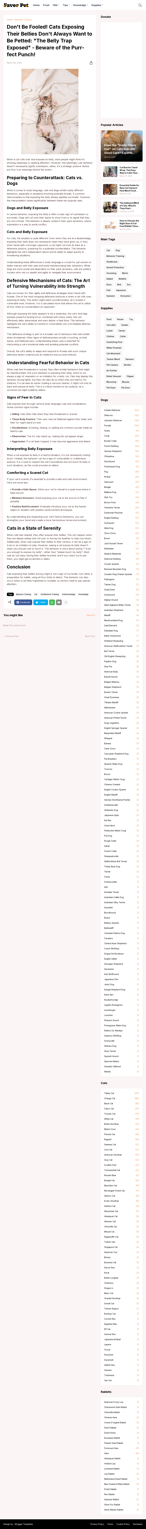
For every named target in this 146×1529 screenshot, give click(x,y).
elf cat (121, 1329)
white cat (121, 1119)
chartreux (121, 1283)
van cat (121, 1380)
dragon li (121, 1288)
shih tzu (121, 497)
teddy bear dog (121, 866)
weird (125, 273)
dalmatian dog (121, 630)
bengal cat (121, 1180)
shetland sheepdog (121, 641)
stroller (127, 365)
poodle (121, 425)
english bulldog (121, 518)
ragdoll (121, 1139)
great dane (121, 589)
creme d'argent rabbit (121, 1422)
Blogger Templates (24, 1524)
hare (121, 1453)
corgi (121, 436)
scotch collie (121, 851)
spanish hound (121, 1056)
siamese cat (121, 1144)
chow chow (121, 533)
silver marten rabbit (121, 1509)
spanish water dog (121, 764)
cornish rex (121, 1319)
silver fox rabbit (121, 1504)
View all (90, 615)
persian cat (121, 1134)
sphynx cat (121, 1196)
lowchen (121, 1015)
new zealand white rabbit (121, 1484)
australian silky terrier (121, 902)
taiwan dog (121, 584)
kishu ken (121, 994)
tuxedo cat (121, 1114)
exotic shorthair (121, 1201)
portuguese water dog (121, 1025)
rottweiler (121, 548)
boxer (121, 538)
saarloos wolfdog (121, 1035)
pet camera (112, 365)
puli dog (121, 836)
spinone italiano (121, 1061)
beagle (121, 487)
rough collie (121, 841)
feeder (124, 325)
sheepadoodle (121, 856)
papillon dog (121, 661)
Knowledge (79, 5)
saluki (121, 846)
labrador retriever (121, 420)
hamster (111, 296)
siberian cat (121, 1221)
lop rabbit (121, 1474)
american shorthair (121, 1155)
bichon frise (121, 502)
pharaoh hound (121, 1020)
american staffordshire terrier (121, 646)
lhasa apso (121, 825)
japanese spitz (121, 815)
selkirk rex (121, 1365)
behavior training (23, 19)
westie (121, 1071)
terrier (121, 871)
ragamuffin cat (121, 1237)
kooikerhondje (121, 1000)
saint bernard (121, 625)
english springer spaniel (121, 728)
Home (36, 5)
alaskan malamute (121, 553)
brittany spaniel (121, 923)
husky (121, 430)
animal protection (115, 267)
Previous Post (11, 636)
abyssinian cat (121, 1211)
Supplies (96, 5)
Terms (110, 1524)
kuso (109, 284)
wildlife (122, 279)
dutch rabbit (121, 1427)
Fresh (46, 5)
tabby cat (121, 1093)
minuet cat (121, 1231)
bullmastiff (121, 928)
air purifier (112, 370)
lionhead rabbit (121, 1468)
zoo (129, 284)
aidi (121, 887)
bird (119, 284)
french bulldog (121, 446)
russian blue (121, 1175)
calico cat (121, 1108)
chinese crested (121, 784)
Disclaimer (138, 1524)
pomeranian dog (121, 466)
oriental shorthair (121, 1298)
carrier (121, 330)
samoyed (121, 482)
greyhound (121, 595)
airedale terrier (121, 892)
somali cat (121, 1303)
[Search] (140, 5)
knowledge (83, 594)
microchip (111, 382)
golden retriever (121, 410)
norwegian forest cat (121, 1190)
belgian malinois (121, 682)
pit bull (121, 477)
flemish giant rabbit (121, 1443)
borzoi (121, 774)
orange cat (121, 1098)
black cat (121, 1103)
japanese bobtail (121, 1339)
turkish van (121, 1242)
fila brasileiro (121, 759)
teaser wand (113, 359)
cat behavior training (50, 594)
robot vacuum (114, 376)
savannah (121, 1360)
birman (121, 1257)
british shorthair (121, 1124)
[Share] (90, 62)
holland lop (121, 1463)
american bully (121, 671)
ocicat (121, 1349)
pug (121, 471)
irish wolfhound (121, 974)
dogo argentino (121, 723)
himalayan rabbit (121, 1458)
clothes (110, 336)
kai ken (121, 820)
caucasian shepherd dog (121, 753)
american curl (121, 1252)
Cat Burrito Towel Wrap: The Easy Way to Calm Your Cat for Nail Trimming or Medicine (128, 170)
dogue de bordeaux (121, 953)
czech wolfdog (121, 948)
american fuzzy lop (121, 1402)
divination (125, 296)
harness (129, 359)
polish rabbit (121, 1489)
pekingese (121, 579)
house (120, 319)
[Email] (59, 602)
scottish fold (121, 1165)
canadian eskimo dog (121, 933)
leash (110, 330)
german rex (121, 1334)
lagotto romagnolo (121, 1005)
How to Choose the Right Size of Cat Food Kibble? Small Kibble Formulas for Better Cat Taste (130, 223)
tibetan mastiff (121, 702)
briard (121, 918)
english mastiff (121, 794)
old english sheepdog (121, 656)
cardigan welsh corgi (121, 779)
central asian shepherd (121, 943)
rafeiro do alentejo (121, 1030)
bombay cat (121, 1314)
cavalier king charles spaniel (121, 574)
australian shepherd (121, 610)
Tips (65, 5)
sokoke (121, 1370)
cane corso (121, 748)
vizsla (121, 877)
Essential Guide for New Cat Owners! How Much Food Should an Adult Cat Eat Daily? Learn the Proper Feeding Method (130, 188)
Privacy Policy (97, 1524)
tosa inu (121, 769)
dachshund (121, 461)
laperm (121, 1344)
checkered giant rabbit (121, 1407)
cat (35, 594)
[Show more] (66, 602)
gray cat (121, 1160)
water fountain (114, 348)
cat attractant (113, 353)
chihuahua (121, 456)
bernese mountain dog (121, 569)
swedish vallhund (121, 1066)
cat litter (111, 325)
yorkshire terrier (121, 507)
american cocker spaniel (121, 712)
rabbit (110, 279)
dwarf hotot (121, 1433)
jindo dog (121, 984)
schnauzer (121, 523)
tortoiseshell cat (121, 1170)
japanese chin (121, 979)
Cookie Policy (123, 1524)
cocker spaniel (121, 564)
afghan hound (121, 600)
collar (123, 336)
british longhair (121, 1278)
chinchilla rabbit (121, 1412)
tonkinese (121, 1375)
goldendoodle (121, 805)
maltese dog (121, 492)
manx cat (121, 1293)
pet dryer (111, 387)
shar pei (121, 666)
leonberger (121, 1010)
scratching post (114, 342)
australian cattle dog (121, 897)
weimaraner (121, 707)
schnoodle (121, 1041)
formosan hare (121, 1448)
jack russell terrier (121, 543)
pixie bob (121, 1355)
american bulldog (121, 559)
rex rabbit (121, 1494)
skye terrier (121, 1051)
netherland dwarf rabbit (121, 1479)
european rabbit (121, 1438)
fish (109, 290)
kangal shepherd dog (121, 989)
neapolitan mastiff (121, 733)
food (109, 319)
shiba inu (121, 415)
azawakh (121, 907)
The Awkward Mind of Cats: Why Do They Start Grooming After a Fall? (129, 206)
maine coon (121, 1129)
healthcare (112, 262)
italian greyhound (121, 636)
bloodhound (121, 912)
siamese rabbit (121, 1499)
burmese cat (121, 1262)
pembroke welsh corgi (121, 830)
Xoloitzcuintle (121, 882)
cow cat (121, 1149)
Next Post (89, 636)
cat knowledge (68, 594)
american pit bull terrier (121, 718)
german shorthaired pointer (121, 800)
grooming (111, 273)
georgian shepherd (121, 964)
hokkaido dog (121, 810)
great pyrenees (121, 697)
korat (121, 1272)
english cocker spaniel (121, 789)
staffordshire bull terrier (121, 861)
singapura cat (121, 1247)
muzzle (125, 382)
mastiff (121, 615)
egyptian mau (121, 1324)
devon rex (121, 1267)
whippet (121, 738)
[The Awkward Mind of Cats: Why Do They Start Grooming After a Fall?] (110, 207)
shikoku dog (121, 1046)
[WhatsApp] (52, 602)
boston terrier (121, 692)
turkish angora (121, 1308)
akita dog (121, 528)
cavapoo (121, 938)
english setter (121, 959)
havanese (121, 969)
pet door (125, 387)
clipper (130, 376)
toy (131, 319)
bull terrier (121, 651)
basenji (121, 743)
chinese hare (121, 1417)
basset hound (121, 677)
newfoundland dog (121, 620)
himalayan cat (121, 1216)
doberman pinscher (121, 512)
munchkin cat (121, 1185)
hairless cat (121, 1206)
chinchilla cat (121, 1226)
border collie (121, 441)
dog (118, 250)
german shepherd (121, 451)
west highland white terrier (121, 605)
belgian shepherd (121, 687)
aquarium (121, 290)
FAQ (55, 5)
